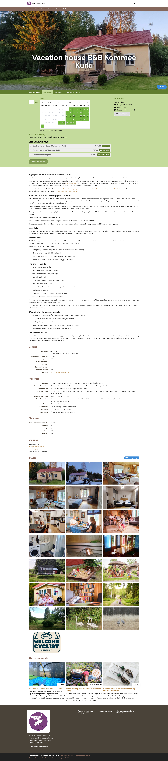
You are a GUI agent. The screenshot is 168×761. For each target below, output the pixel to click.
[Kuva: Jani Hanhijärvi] (121, 618)
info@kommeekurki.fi (36, 447)
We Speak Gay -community (67, 191)
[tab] (69, 146)
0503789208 (33, 449)
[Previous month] (42, 102)
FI (130, 3)
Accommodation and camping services (85, 712)
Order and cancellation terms (39, 758)
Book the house (34, 92)
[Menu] (164, 3)
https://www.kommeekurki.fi (60, 372)
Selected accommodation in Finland (125, 712)
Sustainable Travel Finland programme (68, 189)
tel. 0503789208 (67, 756)
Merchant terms (122, 114)
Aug (49, 102)
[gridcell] (42, 109)
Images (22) (59, 92)
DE (137, 3)
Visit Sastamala (70, 183)
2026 (59, 102)
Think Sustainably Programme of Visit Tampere (108, 189)
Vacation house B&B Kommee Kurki (53, 9)
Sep (70, 102)
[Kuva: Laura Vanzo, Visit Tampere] (84, 521)
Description (47, 92)
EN (134, 3)
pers (36, 102)
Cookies (67, 758)
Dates (42, 98)
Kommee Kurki (34, 9)
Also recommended (74, 92)
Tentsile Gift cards (105, 711)
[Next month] (87, 102)
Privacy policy (57, 758)
